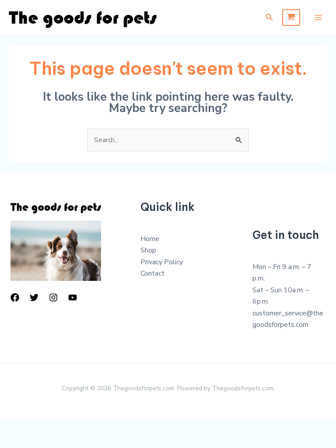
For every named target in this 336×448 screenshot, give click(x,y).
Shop (148, 250)
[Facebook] (14, 297)
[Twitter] (34, 297)
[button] (269, 18)
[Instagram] (53, 297)
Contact (152, 273)
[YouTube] (72, 297)
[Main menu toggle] (318, 17)
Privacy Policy (161, 262)
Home (149, 239)
